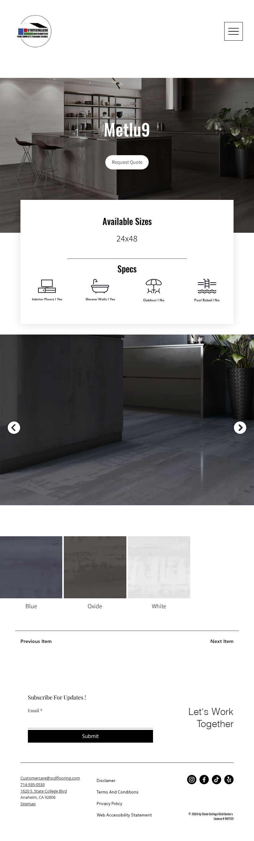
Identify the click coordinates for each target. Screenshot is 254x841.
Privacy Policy (109, 803)
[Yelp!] (229, 779)
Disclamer (106, 780)
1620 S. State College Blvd (43, 791)
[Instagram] (191, 779)
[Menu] (233, 31)
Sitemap (28, 804)
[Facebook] (204, 779)
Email (35, 710)
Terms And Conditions (117, 791)
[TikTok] (216, 779)
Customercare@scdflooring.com (50, 778)
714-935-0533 (32, 784)
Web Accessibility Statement (124, 814)
